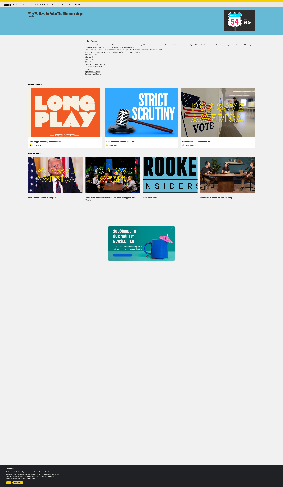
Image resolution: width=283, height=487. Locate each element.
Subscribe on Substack (123, 255)
